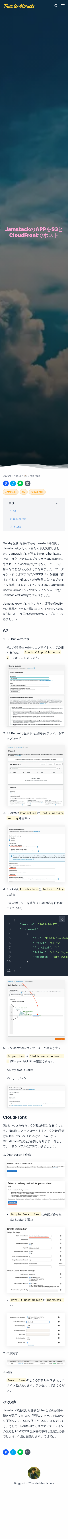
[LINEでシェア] (20, 483)
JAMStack (10, 491)
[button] (34, 503)
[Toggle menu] (63, 6)
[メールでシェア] (27, 483)
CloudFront (37, 491)
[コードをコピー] (62, 919)
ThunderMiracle (18, 5)
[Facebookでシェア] (6, 483)
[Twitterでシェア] (13, 483)
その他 (17, 526)
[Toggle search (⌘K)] (56, 6)
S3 (23, 491)
